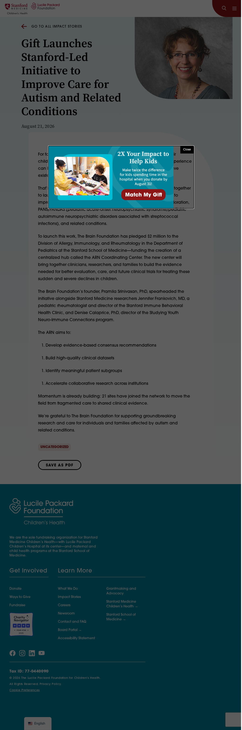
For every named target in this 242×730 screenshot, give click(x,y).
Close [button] (187, 149)
